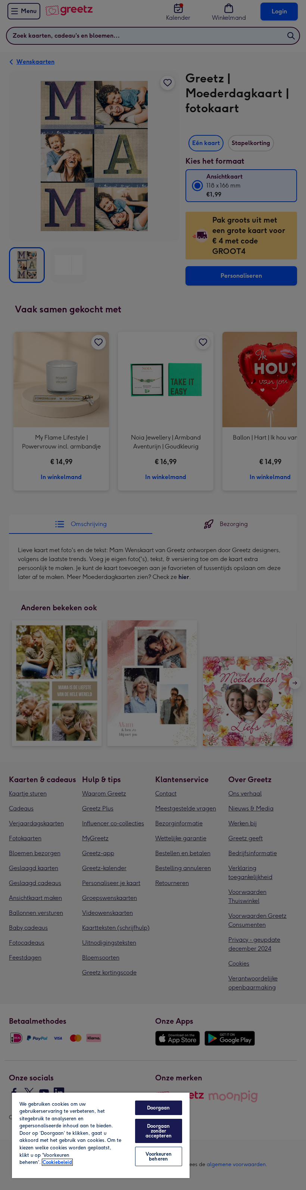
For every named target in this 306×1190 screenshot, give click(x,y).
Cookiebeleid (57, 1162)
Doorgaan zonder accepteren (159, 1131)
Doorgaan (158, 1108)
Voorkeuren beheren (159, 1156)
